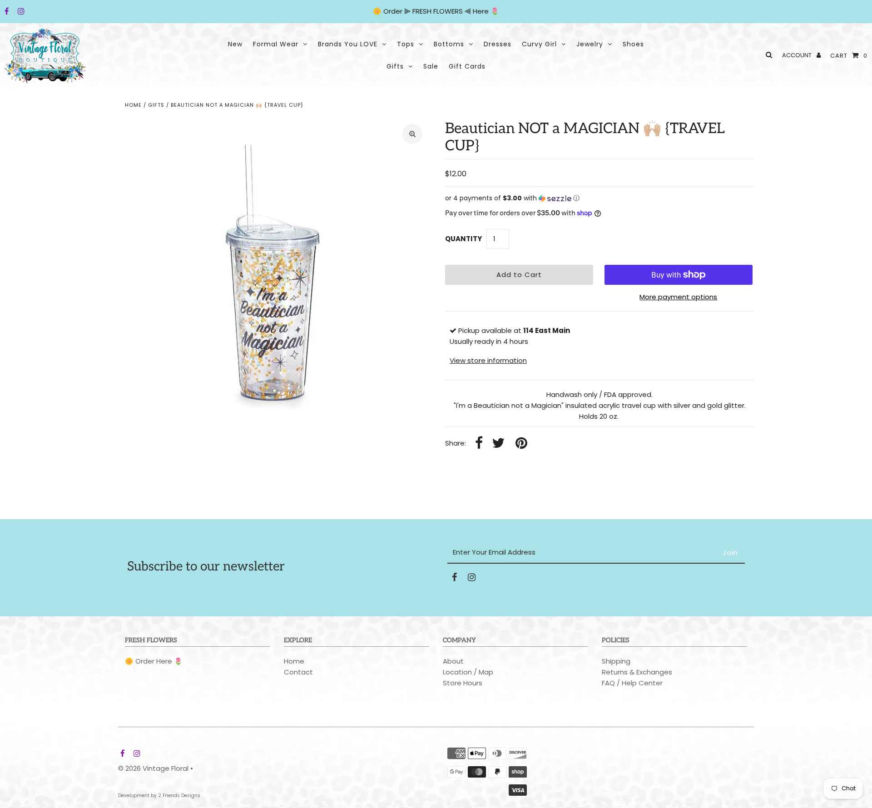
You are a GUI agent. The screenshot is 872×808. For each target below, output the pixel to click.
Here (481, 11)
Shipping (616, 661)
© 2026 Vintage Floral (153, 768)
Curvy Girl (539, 44)
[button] (599, 198)
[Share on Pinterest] (521, 443)
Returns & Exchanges (637, 672)
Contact (298, 672)
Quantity (463, 238)
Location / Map (468, 672)
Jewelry (589, 44)
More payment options (678, 297)
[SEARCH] (767, 54)
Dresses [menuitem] (497, 44)
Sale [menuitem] (430, 66)
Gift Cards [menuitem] (467, 66)
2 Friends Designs (179, 795)
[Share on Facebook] (479, 443)
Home (133, 105)
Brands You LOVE (347, 44)
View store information (488, 360)
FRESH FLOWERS (437, 11)
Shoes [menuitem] (633, 44)
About (453, 661)
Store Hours (462, 683)
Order (393, 11)
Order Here (153, 661)
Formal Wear (275, 44)
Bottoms (449, 44)
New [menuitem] (235, 44)
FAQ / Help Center (632, 683)
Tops (405, 44)
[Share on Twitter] (498, 443)
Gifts (395, 66)
